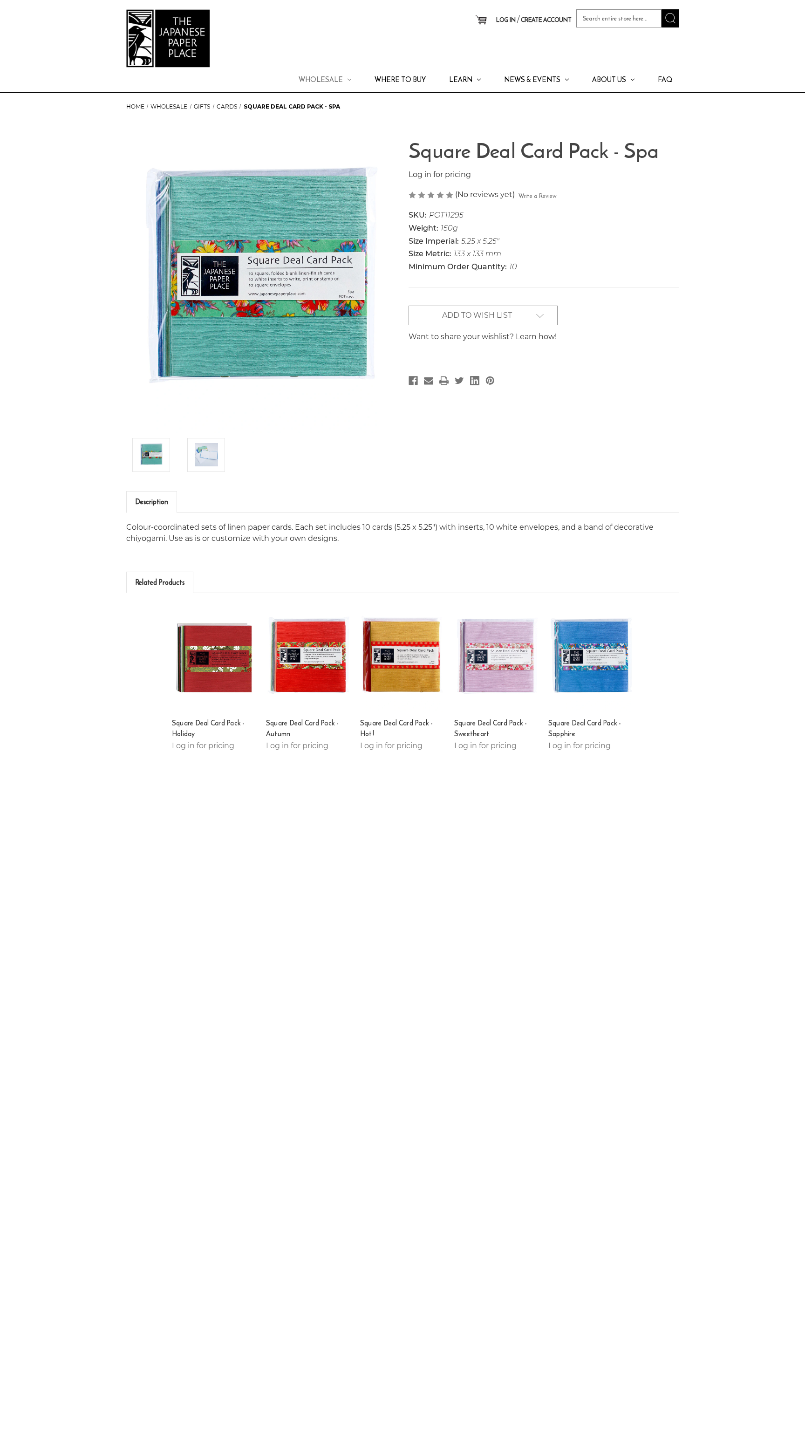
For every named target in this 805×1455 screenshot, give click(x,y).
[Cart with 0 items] (481, 20)
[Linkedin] (474, 381)
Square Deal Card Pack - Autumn (302, 728)
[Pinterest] (490, 381)
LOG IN (506, 19)
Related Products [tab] (159, 582)
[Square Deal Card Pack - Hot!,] (403, 658)
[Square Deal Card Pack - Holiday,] (214, 658)
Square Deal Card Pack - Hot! (396, 728)
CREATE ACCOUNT (546, 19)
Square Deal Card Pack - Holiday (208, 728)
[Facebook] (413, 381)
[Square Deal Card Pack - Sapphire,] (591, 658)
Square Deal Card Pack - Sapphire (584, 728)
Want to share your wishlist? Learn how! (483, 336)
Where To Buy (400, 79)
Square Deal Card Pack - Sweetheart (490, 728)
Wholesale (321, 79)
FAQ (665, 79)
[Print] (444, 381)
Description (151, 501)
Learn (460, 79)
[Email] (428, 381)
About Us (609, 79)
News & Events (532, 79)
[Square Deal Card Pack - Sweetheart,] (497, 658)
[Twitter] (459, 381)
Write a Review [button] (537, 195)
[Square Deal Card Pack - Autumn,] (308, 658)
